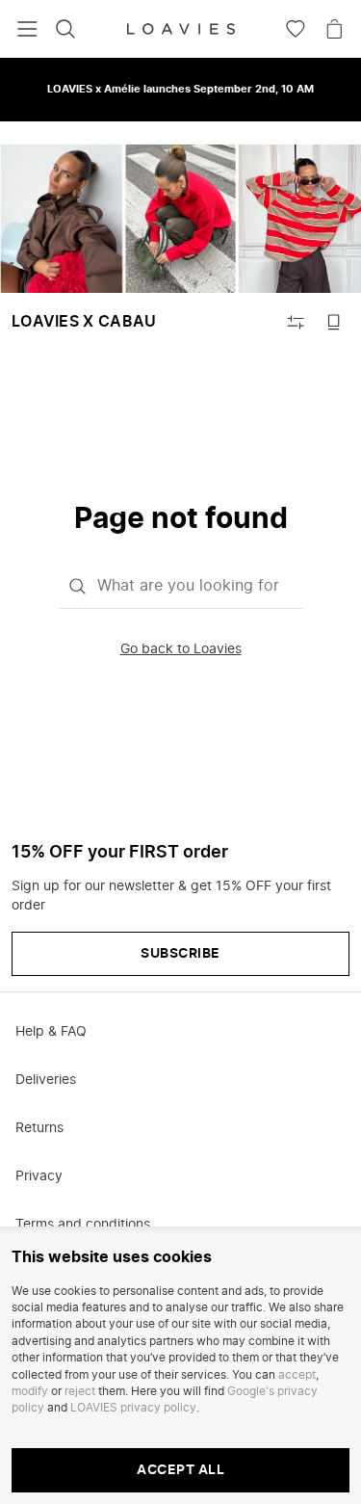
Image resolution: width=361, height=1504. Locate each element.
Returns (39, 1128)
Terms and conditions (82, 1224)
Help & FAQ (51, 1032)
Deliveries (45, 1080)
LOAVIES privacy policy (133, 1407)
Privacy (39, 1176)
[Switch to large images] (334, 322)
